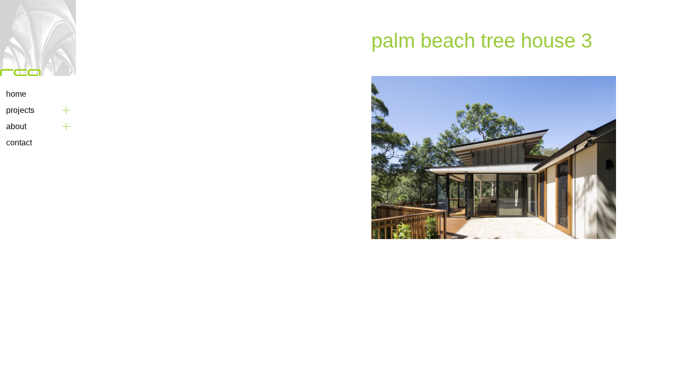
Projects (20, 110)
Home (16, 94)
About (16, 126)
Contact (19, 142)
